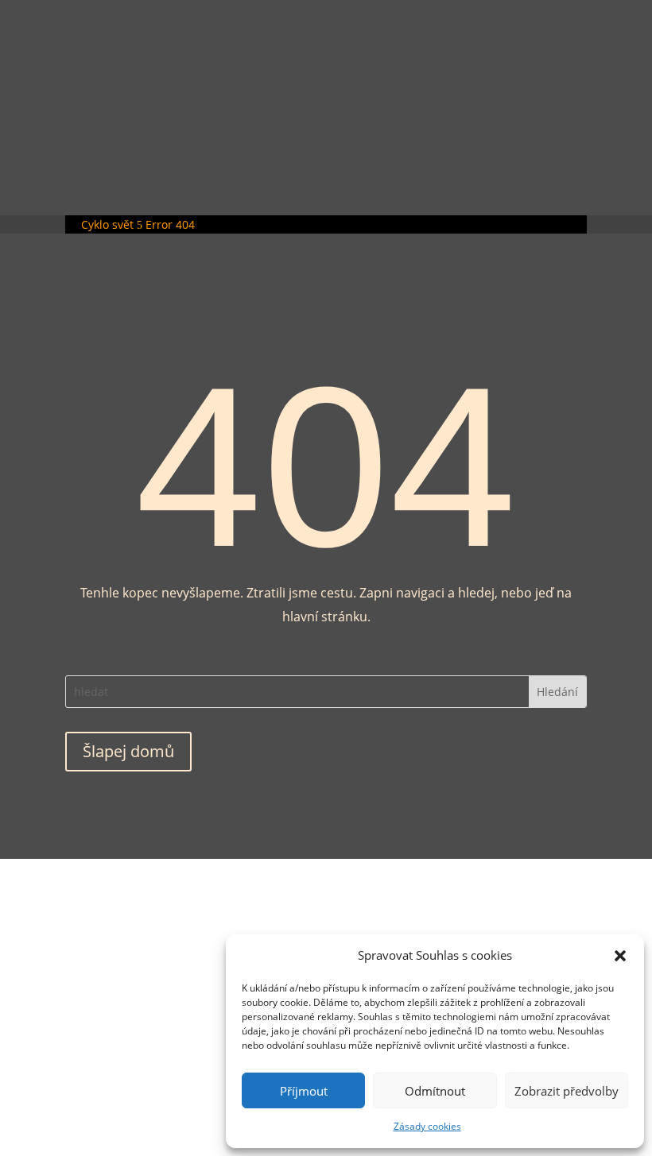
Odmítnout (435, 1091)
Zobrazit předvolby (566, 1091)
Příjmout (304, 1091)
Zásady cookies (427, 1126)
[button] (620, 956)
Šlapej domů (128, 751)
